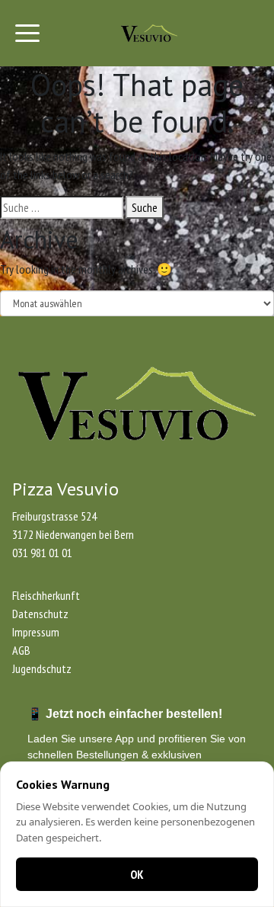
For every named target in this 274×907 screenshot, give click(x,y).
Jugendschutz (42, 668)
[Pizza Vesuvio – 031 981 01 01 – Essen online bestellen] (149, 33)
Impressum (35, 631)
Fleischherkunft (46, 595)
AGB (21, 650)
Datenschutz (40, 613)
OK (137, 874)
